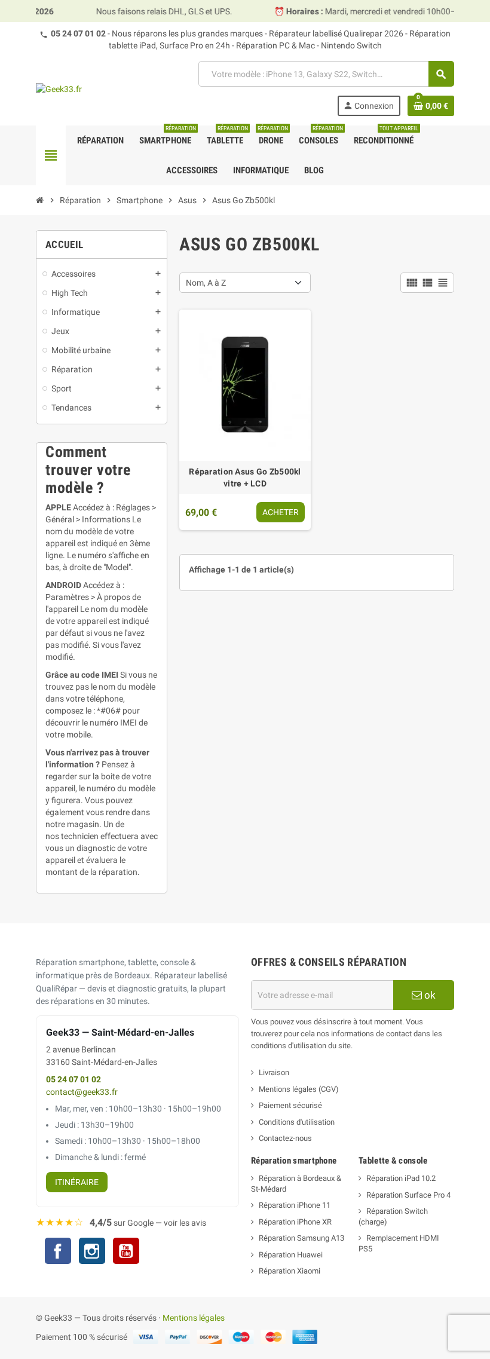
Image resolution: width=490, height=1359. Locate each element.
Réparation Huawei (291, 1254)
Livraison (274, 1072)
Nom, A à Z (206, 282)
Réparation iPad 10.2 (401, 1178)
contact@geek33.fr (82, 1092)
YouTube (126, 1252)
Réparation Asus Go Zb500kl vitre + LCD (245, 477)
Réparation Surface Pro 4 (408, 1194)
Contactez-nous (285, 1138)
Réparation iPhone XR (295, 1221)
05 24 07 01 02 (78, 33)
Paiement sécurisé (290, 1105)
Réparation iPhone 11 (294, 1205)
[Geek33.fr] (59, 88)
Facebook (58, 1251)
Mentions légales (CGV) (299, 1089)
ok (429, 995)
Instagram (92, 1252)
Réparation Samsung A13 (301, 1237)
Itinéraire (77, 1182)
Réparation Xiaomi (289, 1270)
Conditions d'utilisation (297, 1122)
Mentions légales (194, 1318)
